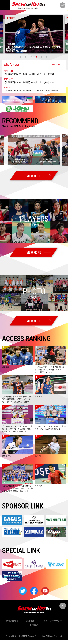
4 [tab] (36, 57)
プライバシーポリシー (51, 620)
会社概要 (30, 620)
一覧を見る (56, 64)
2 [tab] (26, 57)
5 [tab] (42, 57)
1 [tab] (21, 57)
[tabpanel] (34, 34)
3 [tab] (31, 57)
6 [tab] (47, 57)
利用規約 (34, 625)
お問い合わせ (12, 620)
